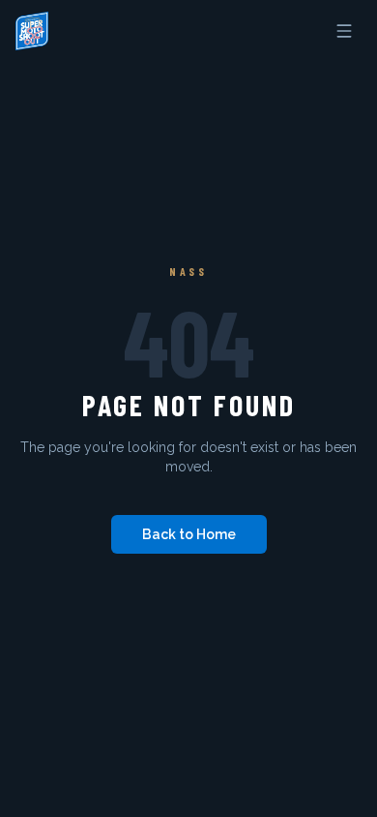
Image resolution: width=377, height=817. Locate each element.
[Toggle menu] (344, 31)
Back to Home (189, 534)
